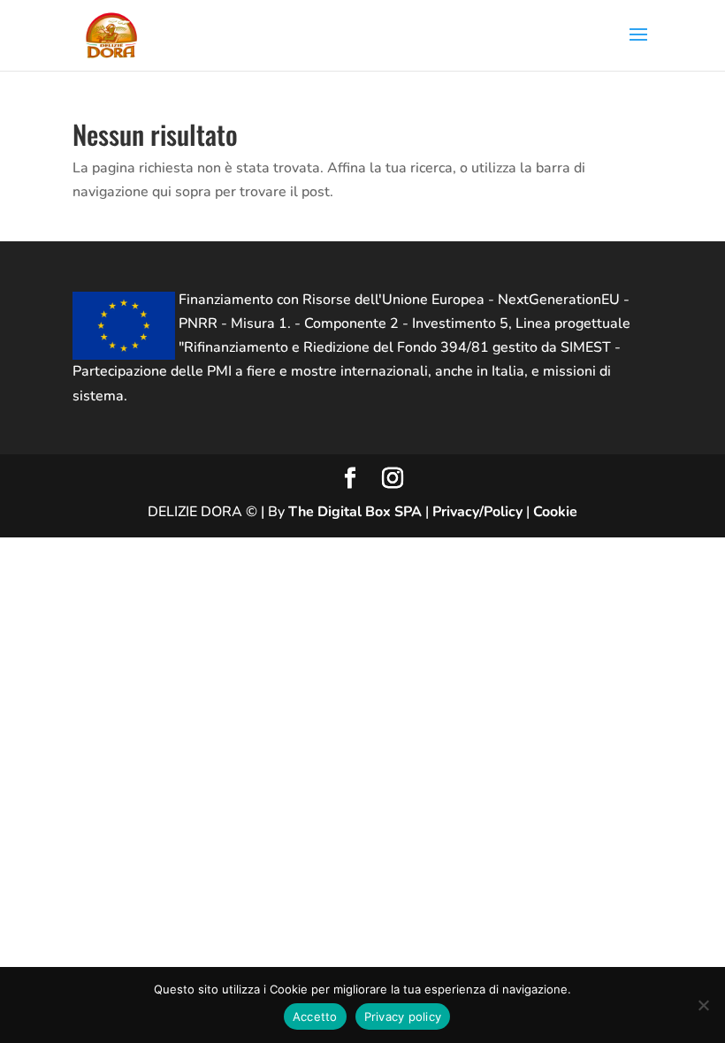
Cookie (555, 512)
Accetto (315, 1016)
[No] (703, 1005)
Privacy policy (403, 1016)
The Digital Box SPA (355, 512)
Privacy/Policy (477, 512)
